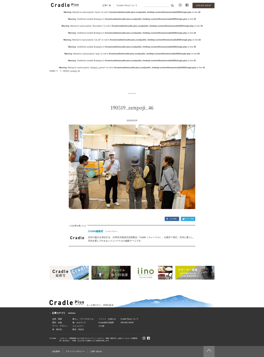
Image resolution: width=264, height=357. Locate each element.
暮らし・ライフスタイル (83, 319)
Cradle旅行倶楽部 (106, 322)
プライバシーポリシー (75, 351)
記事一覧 (107, 5)
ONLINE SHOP (127, 322)
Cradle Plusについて (127, 5)
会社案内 (56, 351)
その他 (101, 326)
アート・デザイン (60, 326)
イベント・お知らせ (107, 319)
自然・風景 (57, 319)
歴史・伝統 (57, 322)
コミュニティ (78, 326)
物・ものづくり (79, 322)
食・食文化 (57, 329)
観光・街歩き (78, 329)
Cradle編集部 (95, 231)
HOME (52, 71)
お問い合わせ (96, 351)
